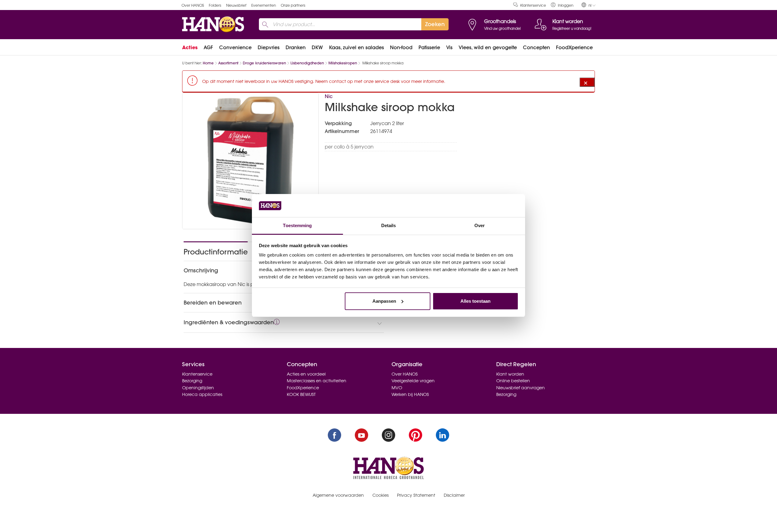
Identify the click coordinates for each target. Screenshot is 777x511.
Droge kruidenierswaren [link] (264, 63)
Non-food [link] (401, 47)
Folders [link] (215, 5)
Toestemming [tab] (297, 225)
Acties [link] (190, 47)
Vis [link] (449, 47)
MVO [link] (397, 388)
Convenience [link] (235, 47)
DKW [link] (317, 47)
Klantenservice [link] (533, 5)
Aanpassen (384, 301)
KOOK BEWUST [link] (301, 394)
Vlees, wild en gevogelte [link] (488, 47)
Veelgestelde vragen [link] (413, 381)
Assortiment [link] (228, 63)
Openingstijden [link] (198, 388)
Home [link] (208, 63)
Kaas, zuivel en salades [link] (356, 47)
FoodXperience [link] (574, 47)
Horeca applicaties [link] (202, 394)
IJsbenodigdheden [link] (307, 63)
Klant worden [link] (510, 374)
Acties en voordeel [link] (306, 374)
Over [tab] (479, 225)
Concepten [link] (536, 47)
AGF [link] (208, 47)
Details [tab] (388, 225)
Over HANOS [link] (193, 5)
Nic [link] (329, 96)
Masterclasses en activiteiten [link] (316, 381)
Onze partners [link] (293, 5)
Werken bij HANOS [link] (410, 394)
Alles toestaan (475, 301)
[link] (562, 5)
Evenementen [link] (263, 5)
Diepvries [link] (269, 47)
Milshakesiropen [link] (342, 63)
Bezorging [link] (192, 381)
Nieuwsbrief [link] (236, 5)
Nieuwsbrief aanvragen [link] (520, 388)
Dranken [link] (296, 47)
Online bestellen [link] (513, 381)
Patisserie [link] (429, 47)
